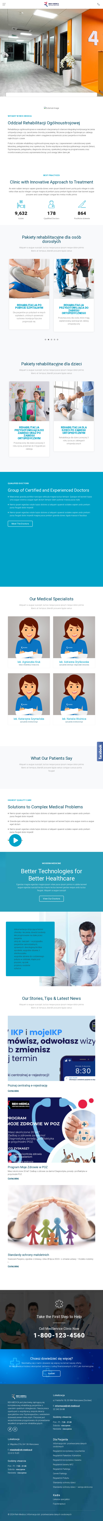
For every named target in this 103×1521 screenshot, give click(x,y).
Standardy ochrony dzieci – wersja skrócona (72, 1487)
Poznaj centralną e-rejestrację (27, 1085)
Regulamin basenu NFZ (63, 1464)
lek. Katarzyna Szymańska (29, 718)
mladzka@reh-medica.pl (21, 1450)
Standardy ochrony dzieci (64, 1482)
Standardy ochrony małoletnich (28, 1255)
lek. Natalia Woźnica (74, 718)
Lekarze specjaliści (61, 1499)
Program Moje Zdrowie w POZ (28, 1167)
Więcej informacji (28, 639)
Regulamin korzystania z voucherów (69, 1451)
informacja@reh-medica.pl (67, 1406)
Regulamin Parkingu (61, 1469)
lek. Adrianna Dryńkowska (74, 662)
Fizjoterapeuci (59, 1504)
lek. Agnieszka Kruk (28, 662)
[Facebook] (10, 1429)
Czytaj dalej (13, 1091)
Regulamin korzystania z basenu (67, 1460)
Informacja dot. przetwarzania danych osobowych (49, 1514)
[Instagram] (15, 1429)
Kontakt (51, 1373)
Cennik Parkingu (60, 1473)
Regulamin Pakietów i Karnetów (67, 1455)
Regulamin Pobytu (61, 1478)
